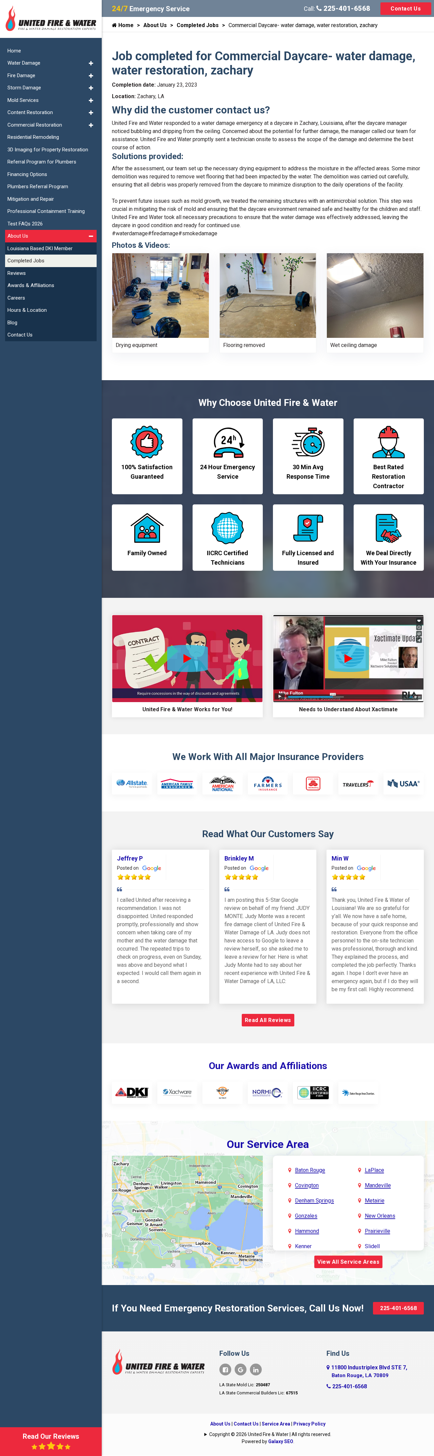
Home (125, 25)
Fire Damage (21, 75)
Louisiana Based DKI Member (40, 248)
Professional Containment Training (46, 211)
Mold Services (23, 100)
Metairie (374, 1200)
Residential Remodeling (33, 137)
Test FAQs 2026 (25, 224)
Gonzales (306, 1216)
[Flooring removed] (268, 295)
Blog (12, 323)
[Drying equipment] (160, 295)
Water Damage (23, 63)
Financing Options (27, 174)
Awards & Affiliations (30, 285)
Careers (16, 298)
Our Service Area (268, 1144)
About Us (155, 25)
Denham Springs (314, 1200)
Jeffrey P (130, 858)
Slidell (372, 1246)
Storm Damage (24, 88)
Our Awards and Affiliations (268, 1065)
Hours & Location (27, 310)
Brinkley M (239, 858)
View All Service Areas (348, 1262)
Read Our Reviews (51, 1436)
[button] (91, 63)
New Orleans (380, 1216)
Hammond (307, 1231)
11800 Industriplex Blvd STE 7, (369, 1371)
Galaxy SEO (280, 1441)
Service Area (276, 1424)
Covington (307, 1185)
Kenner (303, 1246)
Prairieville (377, 1231)
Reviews (16, 273)
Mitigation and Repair (30, 199)
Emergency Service (151, 9)
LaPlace (374, 1170)
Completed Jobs (198, 25)
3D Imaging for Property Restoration (47, 150)
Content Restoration (30, 112)
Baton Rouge (310, 1170)
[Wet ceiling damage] (375, 295)
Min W (340, 858)
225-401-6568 (346, 8)
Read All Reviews (268, 1020)
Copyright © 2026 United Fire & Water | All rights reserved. (270, 1434)
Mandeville (378, 1185)
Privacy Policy (309, 1424)
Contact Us (406, 8)
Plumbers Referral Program (37, 186)
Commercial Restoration (34, 125)
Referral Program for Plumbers (41, 162)
